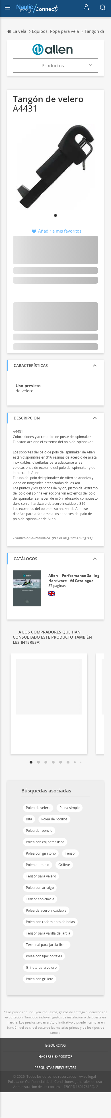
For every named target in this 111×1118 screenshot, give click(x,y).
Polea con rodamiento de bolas (50, 921)
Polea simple (69, 807)
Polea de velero (38, 807)
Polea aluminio (37, 864)
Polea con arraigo (40, 887)
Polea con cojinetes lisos (45, 841)
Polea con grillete (39, 978)
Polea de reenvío (39, 830)
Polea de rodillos (54, 819)
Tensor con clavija (40, 899)
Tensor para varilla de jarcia (48, 933)
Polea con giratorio (41, 853)
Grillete (64, 864)
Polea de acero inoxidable (46, 910)
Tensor (70, 853)
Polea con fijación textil (44, 956)
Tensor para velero (41, 876)
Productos (53, 65)
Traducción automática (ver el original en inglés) (52, 538)
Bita (29, 819)
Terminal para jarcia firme (46, 944)
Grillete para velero (41, 967)
